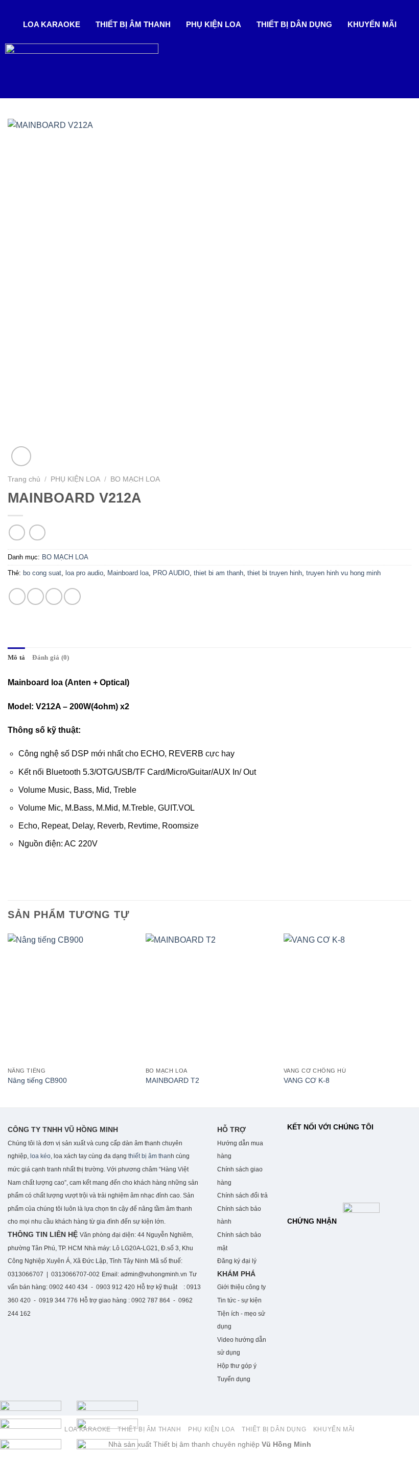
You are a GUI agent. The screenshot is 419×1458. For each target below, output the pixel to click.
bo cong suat (42, 573)
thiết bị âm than (149, 1156)
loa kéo (40, 1156)
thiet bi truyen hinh (274, 573)
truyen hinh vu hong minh (343, 573)
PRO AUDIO (171, 573)
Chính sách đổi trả (242, 1195)
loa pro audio (84, 573)
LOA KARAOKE (51, 24)
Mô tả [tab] (16, 657)
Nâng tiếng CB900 (37, 1080)
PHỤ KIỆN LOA (213, 24)
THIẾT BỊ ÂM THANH (133, 24)
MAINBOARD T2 (172, 1080)
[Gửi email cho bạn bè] (53, 596)
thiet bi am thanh (218, 573)
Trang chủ (24, 479)
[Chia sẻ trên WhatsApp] (17, 596)
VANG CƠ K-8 (307, 1080)
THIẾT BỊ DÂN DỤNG (294, 24)
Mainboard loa (128, 573)
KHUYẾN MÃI (372, 24)
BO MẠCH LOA (135, 479)
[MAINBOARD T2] (209, 997)
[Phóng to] (21, 456)
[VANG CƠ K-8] (347, 997)
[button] (54, 24)
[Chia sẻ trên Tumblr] (72, 596)
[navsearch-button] (12, 83)
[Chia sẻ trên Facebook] (35, 596)
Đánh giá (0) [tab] (50, 657)
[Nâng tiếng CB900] (71, 997)
